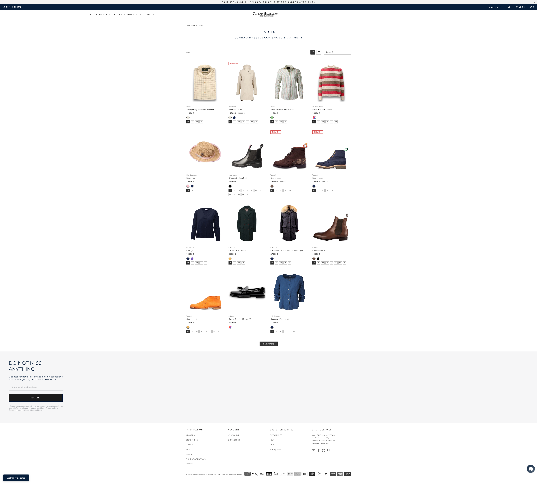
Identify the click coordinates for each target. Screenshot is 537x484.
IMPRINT (189, 454)
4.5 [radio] (188, 331)
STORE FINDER (192, 440)
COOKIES (189, 464)
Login (522, 7)
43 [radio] (260, 190)
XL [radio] (289, 331)
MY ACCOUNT (233, 435)
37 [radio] (234, 190)
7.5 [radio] (214, 331)
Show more (268, 343)
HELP (272, 440)
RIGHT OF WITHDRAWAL (196, 459)
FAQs (272, 445)
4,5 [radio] (272, 190)
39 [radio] (243, 190)
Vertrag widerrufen (16, 477)
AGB (188, 449)
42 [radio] (201, 122)
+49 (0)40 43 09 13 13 (11, 7)
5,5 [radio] (281, 190)
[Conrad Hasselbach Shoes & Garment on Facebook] (319, 451)
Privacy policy (51, 408)
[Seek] (509, 7)
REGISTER (35, 397)
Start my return (275, 449)
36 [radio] (188, 122)
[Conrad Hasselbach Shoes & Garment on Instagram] (324, 451)
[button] (105, 14)
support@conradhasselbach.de (323, 440)
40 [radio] (197, 122)
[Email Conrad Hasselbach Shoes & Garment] (314, 451)
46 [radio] (256, 122)
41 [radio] (252, 190)
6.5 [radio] (206, 331)
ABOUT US (190, 435)
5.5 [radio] (197, 331)
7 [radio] (335, 263)
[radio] (188, 117)
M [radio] (192, 190)
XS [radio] (272, 331)
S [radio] (188, 190)
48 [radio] (247, 194)
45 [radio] (234, 194)
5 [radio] (276, 190)
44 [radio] (252, 122)
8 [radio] (344, 263)
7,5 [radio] (340, 263)
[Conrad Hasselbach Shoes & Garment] (266, 14)
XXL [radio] (294, 331)
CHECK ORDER (234, 440)
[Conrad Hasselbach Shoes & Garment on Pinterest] (328, 451)
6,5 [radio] (290, 190)
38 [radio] (192, 122)
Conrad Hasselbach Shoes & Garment (206, 474)
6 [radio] (285, 190)
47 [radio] (243, 194)
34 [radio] (230, 122)
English (494, 7)
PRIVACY (189, 445)
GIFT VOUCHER (276, 435)
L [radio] (285, 331)
